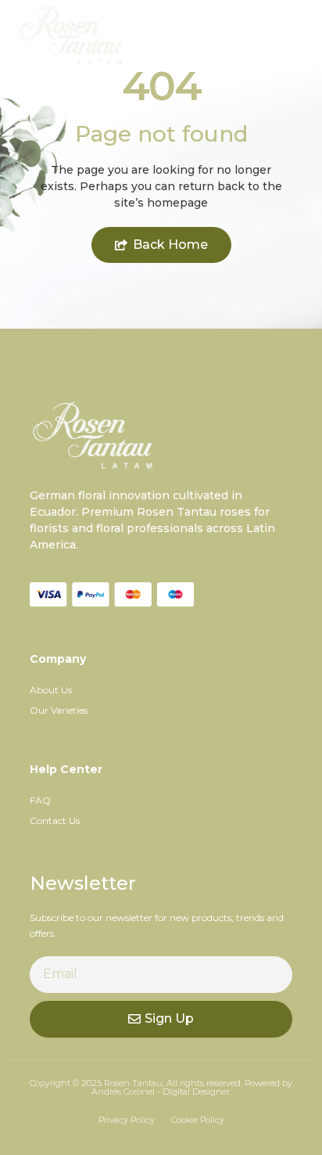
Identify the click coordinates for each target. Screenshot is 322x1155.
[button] (293, 36)
